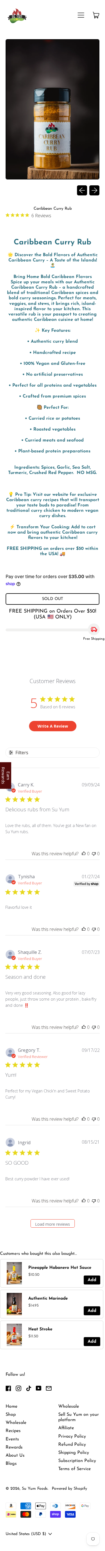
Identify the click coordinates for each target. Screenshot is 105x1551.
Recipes (13, 1431)
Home (11, 1406)
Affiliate (66, 1428)
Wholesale (16, 1423)
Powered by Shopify (69, 1489)
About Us (15, 1455)
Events (12, 1439)
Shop (11, 1414)
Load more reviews (52, 1224)
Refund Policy (72, 1444)
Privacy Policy (72, 1436)
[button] (52, 110)
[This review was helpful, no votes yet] (84, 854)
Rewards (14, 1447)
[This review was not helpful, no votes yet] (94, 854)
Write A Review (53, 726)
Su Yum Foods (35, 1489)
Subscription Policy (77, 1461)
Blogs (11, 1463)
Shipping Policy (73, 1452)
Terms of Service (74, 1469)
